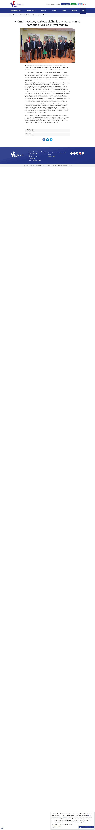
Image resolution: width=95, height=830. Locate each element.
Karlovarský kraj (16, 10)
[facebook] (78, 4)
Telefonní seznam (50, 4)
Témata (43, 10)
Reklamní (66, 824)
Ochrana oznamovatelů (62, 165)
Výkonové (55, 824)
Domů (11, 14)
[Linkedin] (47, 139)
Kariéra (58, 4)
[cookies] (2, 828)
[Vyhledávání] (83, 10)
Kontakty (73, 10)
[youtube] (83, 4)
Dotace (53, 10)
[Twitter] (51, 139)
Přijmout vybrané (56, 827)
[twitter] (85, 4)
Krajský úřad (30, 10)
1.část (49, 156)
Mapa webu (26, 165)
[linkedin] (82, 4)
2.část (53, 156)
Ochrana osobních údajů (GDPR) (49, 165)
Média (64, 10)
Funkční (60, 824)
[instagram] (80, 4)
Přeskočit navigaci (5, 1)
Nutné (71, 824)
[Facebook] (43, 139)
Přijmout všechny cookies (86, 827)
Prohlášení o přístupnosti (35, 165)
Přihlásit (70, 165)
